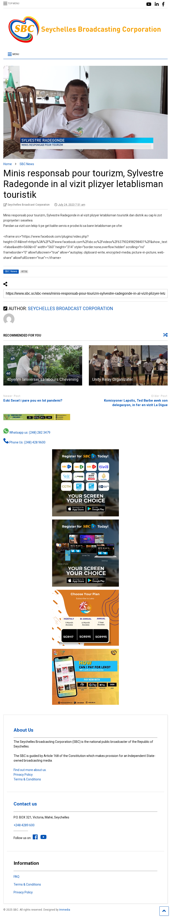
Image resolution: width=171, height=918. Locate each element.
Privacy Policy (23, 774)
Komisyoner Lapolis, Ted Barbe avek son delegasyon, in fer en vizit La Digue (136, 402)
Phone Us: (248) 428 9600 (27, 442)
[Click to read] (42, 365)
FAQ (16, 876)
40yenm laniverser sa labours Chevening (42, 379)
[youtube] (148, 4)
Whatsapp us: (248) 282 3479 (29, 432)
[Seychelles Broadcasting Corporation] (85, 42)
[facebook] (163, 4)
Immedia (64, 909)
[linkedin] (157, 4)
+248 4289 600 (24, 825)
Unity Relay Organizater (112, 379)
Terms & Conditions (27, 779)
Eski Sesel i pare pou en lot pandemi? (32, 400)
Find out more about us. (30, 770)
